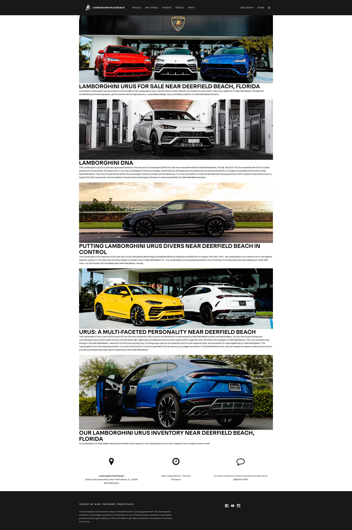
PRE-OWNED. (108, 504)
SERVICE (179, 7)
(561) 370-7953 (240, 479)
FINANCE (166, 7)
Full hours (176, 479)
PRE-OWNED (151, 7)
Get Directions (111, 483)
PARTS (191, 7)
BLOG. (98, 504)
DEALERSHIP (246, 7)
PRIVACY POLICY (125, 504)
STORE (260, 7)
